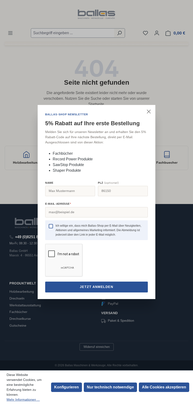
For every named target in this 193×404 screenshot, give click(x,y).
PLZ (108, 182)
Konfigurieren (66, 387)
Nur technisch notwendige (110, 387)
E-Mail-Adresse (58, 203)
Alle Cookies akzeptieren (164, 387)
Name (49, 182)
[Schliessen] (149, 111)
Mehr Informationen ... (23, 399)
